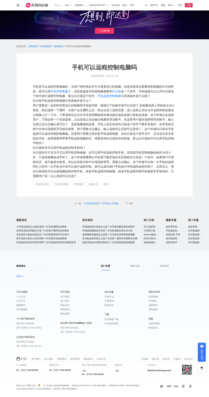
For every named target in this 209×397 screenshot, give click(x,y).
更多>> (20, 276)
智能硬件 (20, 305)
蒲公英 (155, 359)
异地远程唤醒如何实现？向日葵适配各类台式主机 (107, 230)
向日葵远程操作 (196, 238)
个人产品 (20, 296)
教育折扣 (153, 327)
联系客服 (153, 296)
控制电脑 (78, 184)
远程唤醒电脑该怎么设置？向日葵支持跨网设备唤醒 (108, 234)
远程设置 (93, 184)
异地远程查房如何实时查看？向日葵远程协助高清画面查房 (46, 242)
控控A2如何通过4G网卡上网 (158, 238)
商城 (163, 5)
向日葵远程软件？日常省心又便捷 (101, 203)
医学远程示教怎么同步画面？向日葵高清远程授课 (41, 238)
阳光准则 (75, 359)
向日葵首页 (46, 46)
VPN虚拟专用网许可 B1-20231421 (124, 385)
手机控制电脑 (59, 91)
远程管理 (192, 226)
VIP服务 (153, 301)
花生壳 (166, 359)
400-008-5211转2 (69, 327)
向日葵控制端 (111, 323)
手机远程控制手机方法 (177, 230)
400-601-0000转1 (25, 323)
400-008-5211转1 (25, 341)
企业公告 (101, 359)
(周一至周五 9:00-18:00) (72, 332)
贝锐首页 (33, 46)
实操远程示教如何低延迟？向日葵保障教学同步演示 (42, 234)
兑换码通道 (154, 323)
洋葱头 (177, 359)
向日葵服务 (22, 309)
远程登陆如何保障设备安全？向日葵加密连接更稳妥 (108, 242)
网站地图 (65, 313)
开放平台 (109, 296)
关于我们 (65, 296)
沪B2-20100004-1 (69, 389)
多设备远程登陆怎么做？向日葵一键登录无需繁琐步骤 (109, 238)
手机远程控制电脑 (109, 96)
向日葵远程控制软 (197, 230)
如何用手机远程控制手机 (178, 226)
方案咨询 (109, 301)
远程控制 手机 (173, 234)
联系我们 (62, 359)
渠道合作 (109, 305)
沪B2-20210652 (99, 385)
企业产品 (20, 301)
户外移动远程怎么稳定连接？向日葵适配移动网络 (41, 226)
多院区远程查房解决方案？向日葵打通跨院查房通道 (42, 230)
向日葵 (116, 91)
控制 (106, 184)
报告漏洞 (153, 309)
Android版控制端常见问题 (157, 234)
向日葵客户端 (111, 319)
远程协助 (153, 305)
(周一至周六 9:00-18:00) (28, 327)
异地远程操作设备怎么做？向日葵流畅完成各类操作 (108, 226)
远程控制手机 (42, 184)
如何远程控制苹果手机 (177, 238)
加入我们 (65, 301)
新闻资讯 (58, 46)
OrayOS (188, 359)
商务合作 (65, 305)
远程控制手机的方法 (176, 242)
